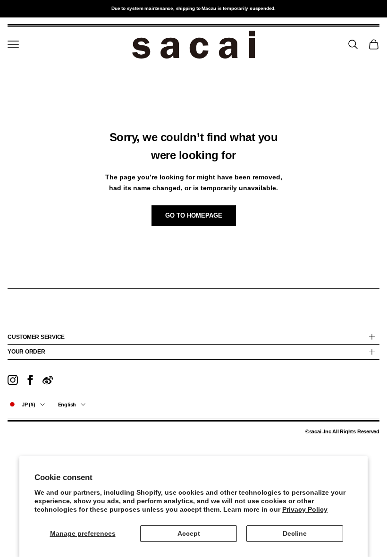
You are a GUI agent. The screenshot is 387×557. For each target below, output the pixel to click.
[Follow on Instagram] (13, 380)
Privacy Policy (305, 509)
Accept (188, 533)
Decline (295, 533)
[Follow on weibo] (47, 380)
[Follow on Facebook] (30, 380)
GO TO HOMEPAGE (193, 215)
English (67, 404)
